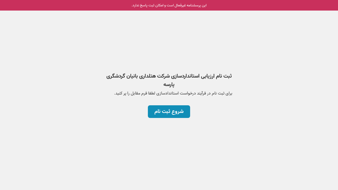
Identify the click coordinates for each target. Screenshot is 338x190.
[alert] (169, 5)
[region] (169, 76)
